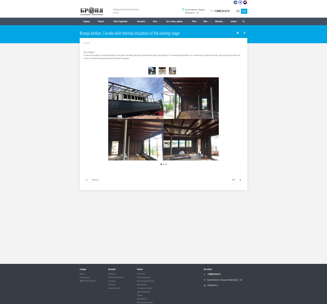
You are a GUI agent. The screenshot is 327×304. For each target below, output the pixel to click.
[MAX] (240, 2)
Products (101, 21)
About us (82, 274)
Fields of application (120, 21)
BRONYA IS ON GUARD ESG (88, 281)
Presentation (141, 274)
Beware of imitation (114, 288)
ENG (244, 11)
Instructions (112, 281)
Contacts (234, 21)
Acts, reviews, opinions (174, 21)
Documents (141, 21)
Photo (194, 21)
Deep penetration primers (145, 302)
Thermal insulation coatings (145, 281)
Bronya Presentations (143, 277)
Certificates (111, 274)
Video (205, 21)
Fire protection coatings (144, 288)
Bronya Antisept (142, 284)
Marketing (219, 21)
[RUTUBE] (245, 2)
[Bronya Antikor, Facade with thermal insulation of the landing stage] (163, 118)
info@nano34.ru (212, 285)
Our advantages (84, 277)
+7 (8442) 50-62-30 (221, 11)
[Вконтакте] (235, 2)
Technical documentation (116, 277)
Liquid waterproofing (143, 291)
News (155, 21)
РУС (238, 11)
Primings (139, 295)
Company (86, 21)
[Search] (243, 21)
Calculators (111, 284)
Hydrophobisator (142, 299)
